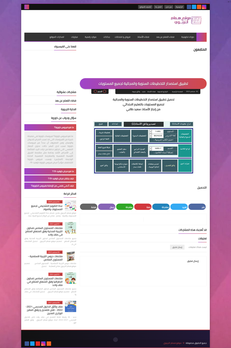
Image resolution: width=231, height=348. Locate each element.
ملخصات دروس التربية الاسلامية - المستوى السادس (45, 258)
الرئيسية (179, 7)
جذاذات (106, 37)
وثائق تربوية (136, 91)
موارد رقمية (90, 37)
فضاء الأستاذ (143, 37)
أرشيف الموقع (145, 7)
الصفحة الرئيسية (177, 91)
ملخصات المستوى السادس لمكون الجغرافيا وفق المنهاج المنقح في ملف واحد (45, 281)
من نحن (169, 7)
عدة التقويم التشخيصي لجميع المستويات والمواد (47, 207)
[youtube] (38, 343)
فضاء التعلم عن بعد (165, 37)
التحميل (202, 187)
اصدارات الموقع (57, 37)
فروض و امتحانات (122, 37)
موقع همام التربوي (172, 343)
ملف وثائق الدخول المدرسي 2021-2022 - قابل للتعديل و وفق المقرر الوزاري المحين (44, 310)
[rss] (199, 7)
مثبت (143, 91)
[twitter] (194, 7)
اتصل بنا (158, 7)
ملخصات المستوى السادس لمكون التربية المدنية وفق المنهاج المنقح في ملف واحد (44, 231)
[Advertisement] (81, 20)
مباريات (74, 37)
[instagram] (204, 7)
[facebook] (189, 7)
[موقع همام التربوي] (184, 21)
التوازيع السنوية (162, 91)
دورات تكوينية (187, 37)
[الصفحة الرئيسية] (201, 37)
